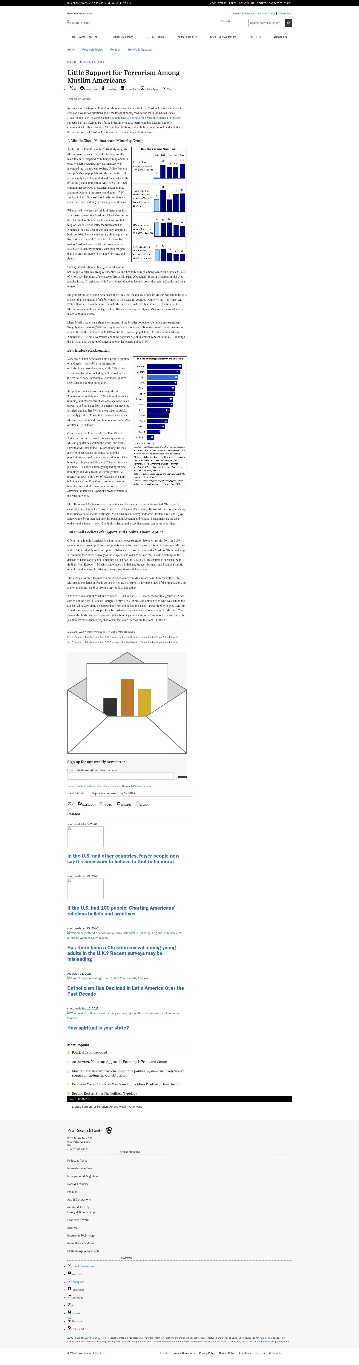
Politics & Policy (77, 1160)
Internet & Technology (81, 1235)
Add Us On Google (79, 98)
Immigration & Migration (82, 1176)
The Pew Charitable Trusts (258, 1341)
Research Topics (85, 37)
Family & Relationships (81, 1212)
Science (72, 1227)
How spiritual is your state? (98, 1027)
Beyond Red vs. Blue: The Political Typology (104, 1093)
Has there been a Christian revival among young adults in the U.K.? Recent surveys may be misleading (121, 953)
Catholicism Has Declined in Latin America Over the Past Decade (125, 991)
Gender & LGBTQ (78, 1207)
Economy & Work (78, 1220)
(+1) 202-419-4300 (77, 1149)
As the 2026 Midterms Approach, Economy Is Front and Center (119, 1061)
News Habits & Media (80, 1243)
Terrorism (147, 785)
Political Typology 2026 (89, 1052)
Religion (72, 1191)
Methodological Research (83, 1251)
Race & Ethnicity (77, 1184)
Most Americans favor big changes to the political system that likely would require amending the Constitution (128, 1073)
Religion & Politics (131, 785)
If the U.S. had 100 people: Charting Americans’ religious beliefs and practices (121, 911)
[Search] (288, 23)
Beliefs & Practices (85, 785)
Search (225, 21)
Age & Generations (79, 1199)
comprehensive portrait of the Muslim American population (146, 118)
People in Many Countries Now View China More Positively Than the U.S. (126, 1084)
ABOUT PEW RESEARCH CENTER (84, 1337)
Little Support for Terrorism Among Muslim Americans (108, 1106)
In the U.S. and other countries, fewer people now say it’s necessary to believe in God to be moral (123, 858)
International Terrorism (108, 785)
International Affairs (79, 1168)
